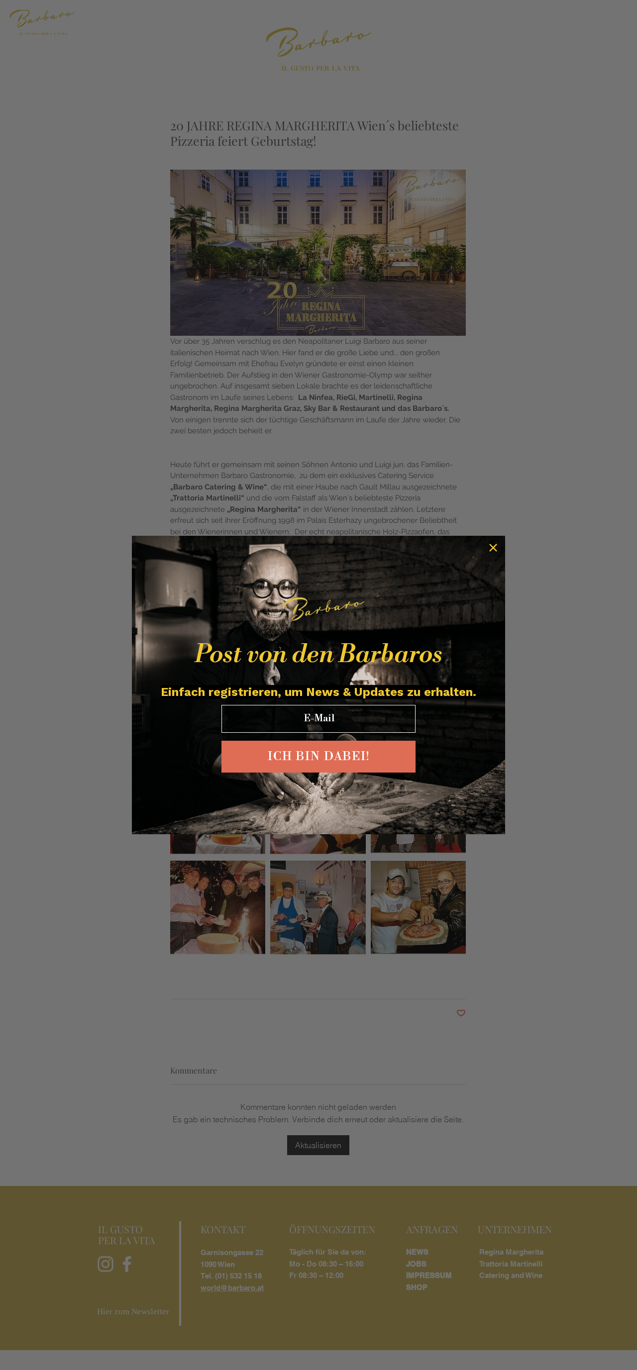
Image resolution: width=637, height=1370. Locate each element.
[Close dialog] (493, 548)
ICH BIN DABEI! (319, 756)
